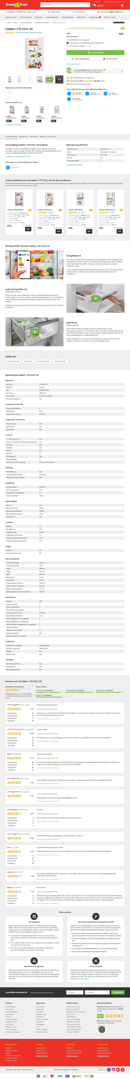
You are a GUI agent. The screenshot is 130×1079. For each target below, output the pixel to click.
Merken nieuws (72, 1003)
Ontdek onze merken (73, 1007)
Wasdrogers (40, 1009)
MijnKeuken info (119, 1)
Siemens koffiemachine (74, 1029)
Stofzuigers (39, 1012)
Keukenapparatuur (26, 22)
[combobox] (65, 4)
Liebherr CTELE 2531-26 (15, 210)
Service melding (109, 1)
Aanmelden (117, 992)
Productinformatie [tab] (11, 136)
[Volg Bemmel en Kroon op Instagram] (113, 1070)
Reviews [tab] (42, 136)
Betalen (8, 1053)
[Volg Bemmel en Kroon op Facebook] (109, 1070)
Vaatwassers (40, 1017)
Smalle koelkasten (13, 361)
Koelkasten (28, 361)
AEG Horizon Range (73, 1009)
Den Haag (70, 1044)
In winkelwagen (97, 52)
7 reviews (51, 212)
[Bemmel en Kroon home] (16, 4)
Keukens (9, 1003)
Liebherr (26, 32)
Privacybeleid (58, 1069)
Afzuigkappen (40, 1024)
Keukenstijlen (10, 1009)
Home (15, 22)
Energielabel (14, 167)
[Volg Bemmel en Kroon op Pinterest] (122, 1070)
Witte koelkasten (60, 361)
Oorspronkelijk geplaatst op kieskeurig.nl (48, 718)
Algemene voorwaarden (70, 1069)
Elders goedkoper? (82, 59)
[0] (122, 5)
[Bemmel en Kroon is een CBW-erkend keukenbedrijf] (89, 1076)
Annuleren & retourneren (13, 1055)
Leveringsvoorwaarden (13, 1032)
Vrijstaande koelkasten (42, 22)
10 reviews (19, 32)
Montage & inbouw (11, 1060)
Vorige (8, 22)
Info (28, 229)
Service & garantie (11, 1058)
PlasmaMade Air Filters (74, 1027)
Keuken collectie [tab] (11, 17)
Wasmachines (40, 1007)
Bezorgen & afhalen (12, 1050)
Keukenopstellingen (12, 1012)
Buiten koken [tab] (81, 17)
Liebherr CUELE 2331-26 (107, 210)
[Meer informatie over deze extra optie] (89, 40)
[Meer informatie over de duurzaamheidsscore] (122, 71)
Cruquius (39, 1044)
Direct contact (112, 59)
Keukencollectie (10, 1007)
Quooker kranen (41, 1014)
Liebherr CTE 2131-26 (45, 210)
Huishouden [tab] (39, 17)
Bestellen (8, 1048)
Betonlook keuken (11, 1027)
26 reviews (82, 212)
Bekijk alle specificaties (75, 165)
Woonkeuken (10, 1024)
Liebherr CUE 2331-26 (75, 210)
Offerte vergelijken (11, 1029)
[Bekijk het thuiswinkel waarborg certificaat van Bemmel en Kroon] (98, 5)
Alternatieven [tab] (23, 136)
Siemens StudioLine (73, 1032)
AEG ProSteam (71, 1017)
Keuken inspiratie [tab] (26, 17)
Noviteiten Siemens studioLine (76, 1012)
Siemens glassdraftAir (73, 1022)
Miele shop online (41, 1032)
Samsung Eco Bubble (73, 1019)
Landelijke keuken (11, 1022)
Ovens (38, 1027)
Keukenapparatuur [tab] (52, 17)
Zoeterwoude (102, 1044)
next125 (8, 1017)
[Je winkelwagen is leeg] (122, 5)
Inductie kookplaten (42, 1019)
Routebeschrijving (42, 1056)
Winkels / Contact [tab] (110, 17)
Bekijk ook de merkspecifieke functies (18, 156)
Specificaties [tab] (33, 136)
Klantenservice (11, 1044)
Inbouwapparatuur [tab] (68, 17)
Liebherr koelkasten (36, 32)
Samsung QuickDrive (73, 1024)
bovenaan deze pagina (82, 978)
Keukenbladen (10, 1014)
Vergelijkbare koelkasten (14, 124)
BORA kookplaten (41, 1029)
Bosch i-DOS (71, 1014)
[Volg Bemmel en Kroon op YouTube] (118, 1070)
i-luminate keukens (11, 1019)
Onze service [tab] (51, 136)
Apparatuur (40, 1003)
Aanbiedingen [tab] (93, 17)
